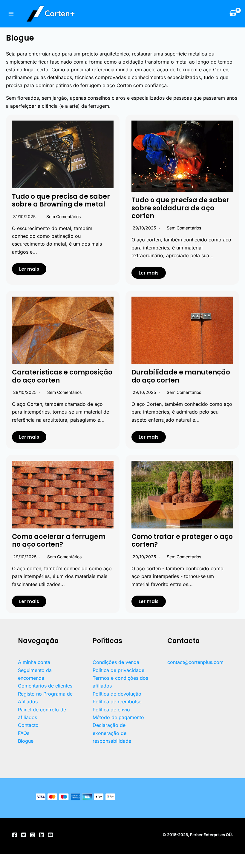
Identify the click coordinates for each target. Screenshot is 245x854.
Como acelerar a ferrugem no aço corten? (58, 540)
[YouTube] (50, 835)
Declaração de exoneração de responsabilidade (112, 733)
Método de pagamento (118, 717)
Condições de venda (116, 662)
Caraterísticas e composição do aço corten (62, 376)
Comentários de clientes (45, 686)
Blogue (25, 741)
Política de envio (111, 710)
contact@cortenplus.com (195, 662)
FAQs (23, 733)
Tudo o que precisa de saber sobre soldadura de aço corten (180, 208)
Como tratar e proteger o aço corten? (182, 540)
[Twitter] (23, 835)
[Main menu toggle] (11, 13)
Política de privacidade (118, 670)
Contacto (28, 725)
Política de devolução (117, 694)
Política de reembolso (117, 702)
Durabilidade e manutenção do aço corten (180, 376)
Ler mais (29, 269)
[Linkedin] (41, 835)
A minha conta (34, 662)
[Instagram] (32, 835)
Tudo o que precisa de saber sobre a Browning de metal (61, 200)
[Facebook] (14, 835)
